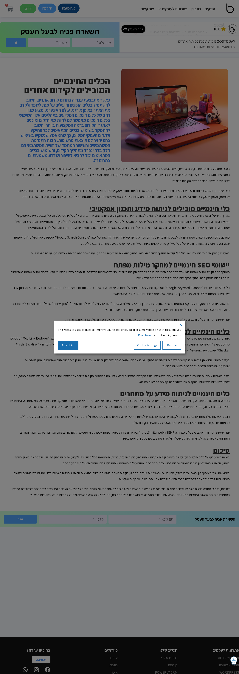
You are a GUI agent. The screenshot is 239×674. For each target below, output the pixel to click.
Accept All (68, 345)
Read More (145, 335)
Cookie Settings (147, 345)
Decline (172, 345)
